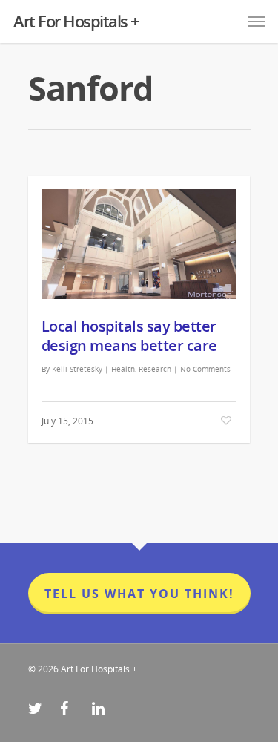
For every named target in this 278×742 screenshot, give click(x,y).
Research (155, 369)
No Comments (205, 369)
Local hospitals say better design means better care (129, 335)
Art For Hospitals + (76, 21)
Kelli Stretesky (77, 369)
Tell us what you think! (139, 593)
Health (123, 369)
